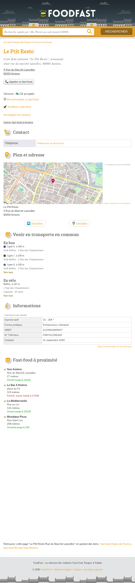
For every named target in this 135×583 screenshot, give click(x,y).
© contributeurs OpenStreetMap (117, 165)
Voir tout (8, 272)
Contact (78, 569)
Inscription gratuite (93, 569)
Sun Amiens (14, 369)
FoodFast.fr (67, 14)
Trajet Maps (81, 223)
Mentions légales (63, 569)
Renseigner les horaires (17, 114)
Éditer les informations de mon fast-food (114, 347)
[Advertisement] (67, 512)
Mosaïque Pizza (16, 416)
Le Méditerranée (17, 400)
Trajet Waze (37, 223)
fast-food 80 (10, 547)
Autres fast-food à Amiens (18, 122)
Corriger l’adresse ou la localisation (116, 203)
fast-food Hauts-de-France (116, 543)
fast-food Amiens (28, 547)
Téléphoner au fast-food (50, 143)
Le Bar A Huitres (17, 385)
